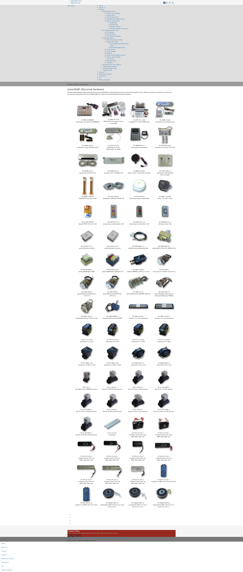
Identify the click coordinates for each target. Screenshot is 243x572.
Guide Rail (113, 23)
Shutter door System (113, 13)
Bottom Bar (114, 25)
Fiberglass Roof (111, 61)
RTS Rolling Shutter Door (111, 30)
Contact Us (102, 76)
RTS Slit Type (111, 34)
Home (101, 6)
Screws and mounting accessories (113, 58)
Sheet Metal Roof (108, 38)
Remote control (115, 27)
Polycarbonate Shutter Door (116, 19)
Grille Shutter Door (113, 17)
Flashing (109, 53)
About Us (102, 8)
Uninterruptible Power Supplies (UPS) (110, 69)
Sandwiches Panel (112, 42)
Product (101, 10)
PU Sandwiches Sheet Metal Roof (119, 45)
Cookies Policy (121, 538)
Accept (79, 536)
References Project (105, 74)
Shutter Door (111, 15)
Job (100, 78)
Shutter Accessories (113, 21)
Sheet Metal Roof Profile (115, 40)
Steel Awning (111, 49)
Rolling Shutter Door (109, 11)
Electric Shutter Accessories (119, 29)
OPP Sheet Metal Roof (117, 48)
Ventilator (110, 63)
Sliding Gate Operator (110, 67)
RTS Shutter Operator (114, 36)
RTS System (110, 32)
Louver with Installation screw (116, 55)
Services (101, 72)
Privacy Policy (71, 536)
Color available (111, 51)
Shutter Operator (104, 80)
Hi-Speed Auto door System (112, 65)
